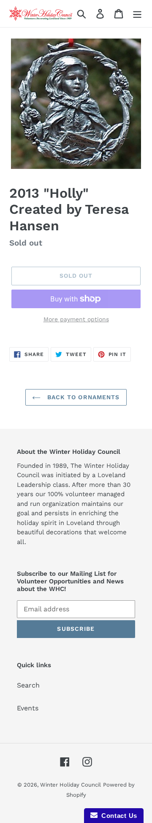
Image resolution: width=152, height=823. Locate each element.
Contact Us (117, 815)
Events (27, 708)
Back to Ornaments (82, 397)
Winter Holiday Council (70, 785)
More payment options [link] (76, 319)
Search (28, 685)
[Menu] (137, 13)
